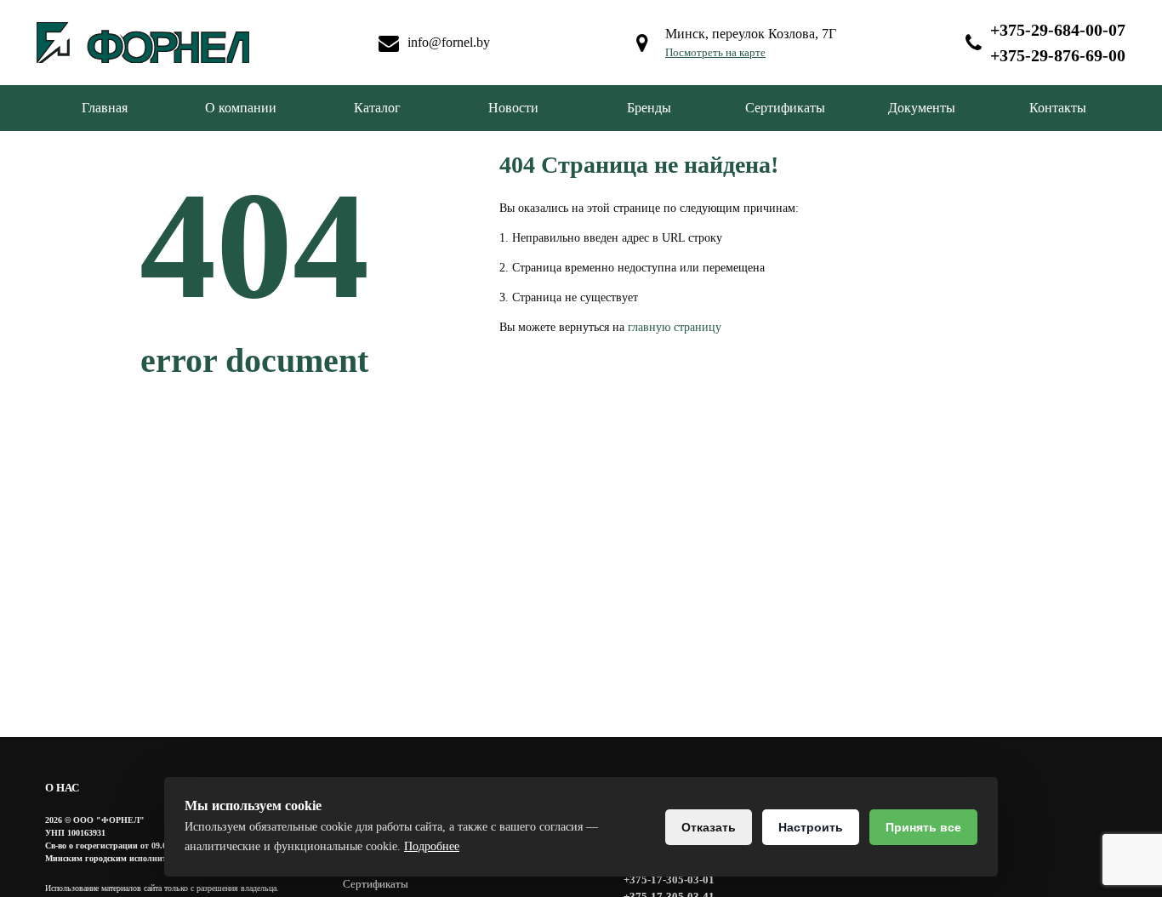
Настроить (810, 827)
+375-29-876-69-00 (1057, 55)
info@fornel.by (448, 42)
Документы (921, 107)
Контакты (1057, 107)
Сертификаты (785, 107)
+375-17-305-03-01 (669, 879)
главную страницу (674, 327)
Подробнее (431, 846)
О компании (240, 107)
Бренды (649, 107)
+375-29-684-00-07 (1057, 29)
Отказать (708, 827)
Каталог (377, 107)
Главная (105, 107)
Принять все (923, 827)
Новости (513, 107)
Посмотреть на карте (715, 52)
